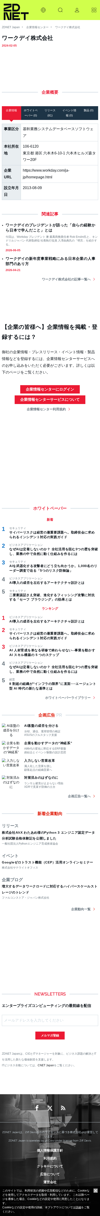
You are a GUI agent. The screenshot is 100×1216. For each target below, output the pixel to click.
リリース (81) (50, 113)
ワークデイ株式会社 (67, 27)
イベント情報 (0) (69, 113)
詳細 (78, 1207)
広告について (50, 1174)
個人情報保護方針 (50, 1150)
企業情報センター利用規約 (46, 409)
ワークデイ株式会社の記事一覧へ (66, 279)
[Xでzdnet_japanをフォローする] (50, 1108)
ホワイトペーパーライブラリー (68, 698)
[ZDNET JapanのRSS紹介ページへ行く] (63, 1108)
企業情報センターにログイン (50, 389)
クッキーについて (50, 1166)
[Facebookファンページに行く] (37, 1108)
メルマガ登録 (50, 1035)
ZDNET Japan (11, 27)
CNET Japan (46, 1065)
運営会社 (50, 1182)
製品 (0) (88, 110)
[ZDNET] (16, 10)
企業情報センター (37, 27)
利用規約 (50, 1158)
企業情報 (11, 110)
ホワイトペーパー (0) (31, 113)
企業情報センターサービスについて (50, 399)
